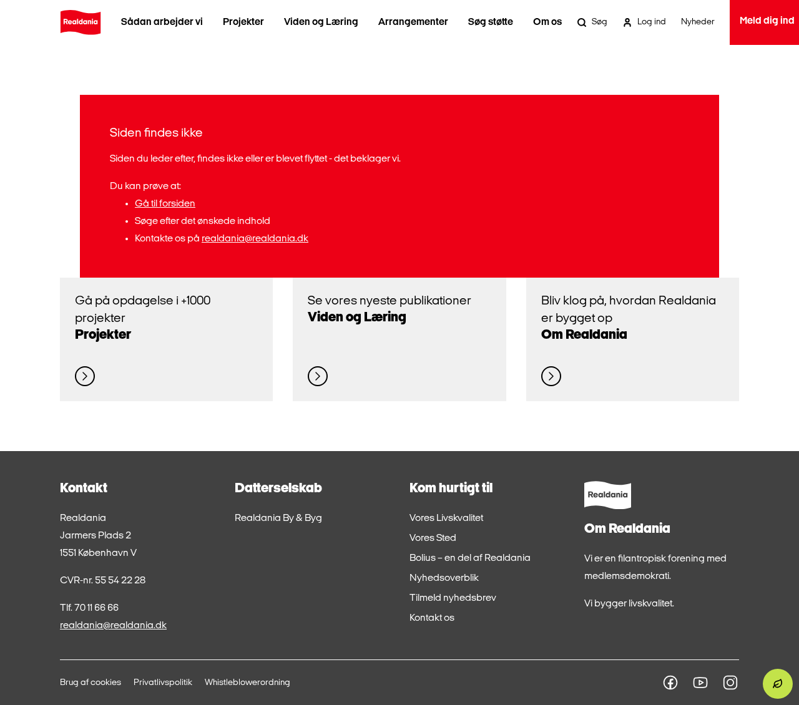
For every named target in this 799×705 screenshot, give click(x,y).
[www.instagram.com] (730, 682)
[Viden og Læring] (318, 376)
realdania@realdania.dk (255, 239)
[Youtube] (700, 682)
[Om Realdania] (551, 376)
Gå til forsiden (165, 204)
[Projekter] (85, 376)
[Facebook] (670, 682)
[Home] (80, 22)
